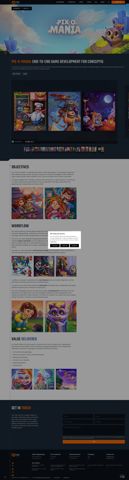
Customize (54, 245)
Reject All (64, 245)
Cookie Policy (53, 241)
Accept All (74, 245)
